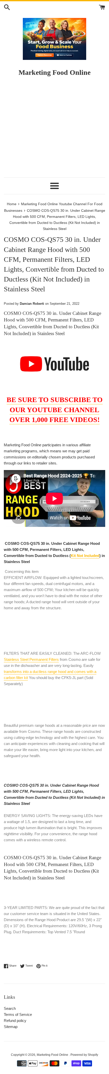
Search (10, 1008)
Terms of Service (18, 1014)
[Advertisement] (54, 129)
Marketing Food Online (53, 1055)
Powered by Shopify (84, 1055)
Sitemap (10, 1026)
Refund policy (15, 1020)
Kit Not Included (85, 555)
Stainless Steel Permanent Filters (31, 659)
